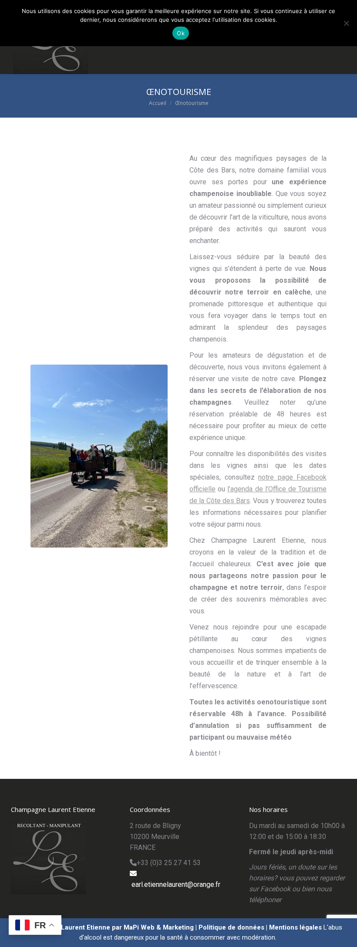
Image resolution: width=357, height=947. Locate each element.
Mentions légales (295, 927)
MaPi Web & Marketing (159, 927)
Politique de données (231, 927)
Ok (181, 33)
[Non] (346, 23)
